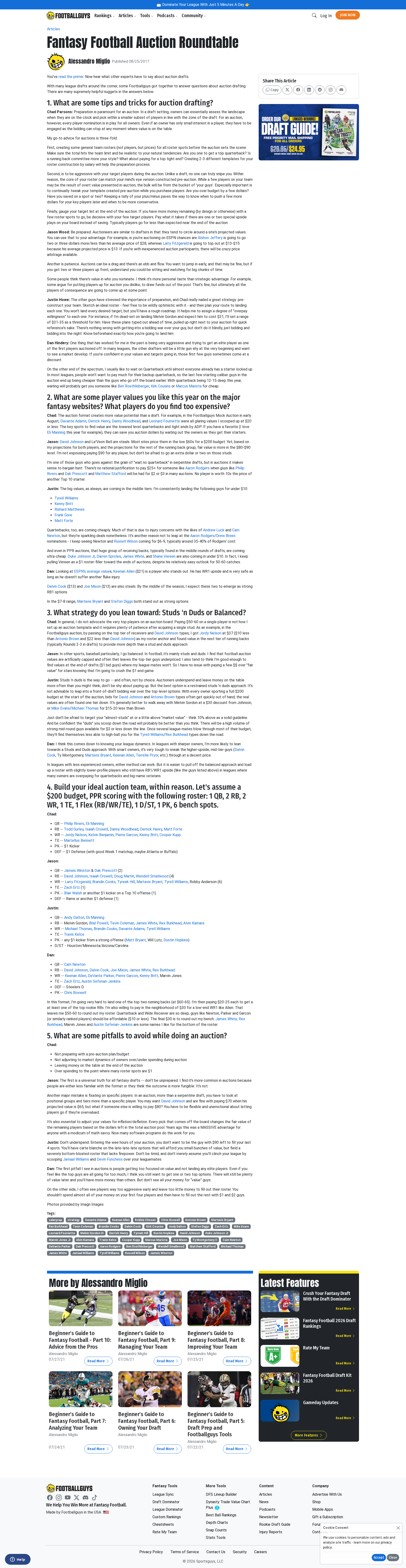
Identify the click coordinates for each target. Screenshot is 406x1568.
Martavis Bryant (90, 601)
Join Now (347, 15)
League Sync (163, 1494)
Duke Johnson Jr (81, 556)
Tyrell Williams (66, 498)
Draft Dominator (166, 1502)
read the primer (71, 76)
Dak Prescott (76, 473)
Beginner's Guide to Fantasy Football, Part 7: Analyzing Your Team (77, 1421)
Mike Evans (60, 708)
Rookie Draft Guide (274, 1524)
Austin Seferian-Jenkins (101, 981)
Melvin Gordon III (92, 1233)
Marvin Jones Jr (60, 1240)
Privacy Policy (151, 1552)
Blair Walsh (73, 893)
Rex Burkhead (176, 734)
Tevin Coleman (122, 923)
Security (240, 1552)
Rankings (103, 15)
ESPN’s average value (92, 571)
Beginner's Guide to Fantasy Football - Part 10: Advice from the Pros (80, 1340)
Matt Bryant (136, 940)
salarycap (55, 1220)
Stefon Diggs (122, 601)
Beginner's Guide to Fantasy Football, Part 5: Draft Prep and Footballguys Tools (216, 1424)
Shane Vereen (164, 556)
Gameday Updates (320, 1402)
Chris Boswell (75, 992)
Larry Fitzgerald (176, 243)
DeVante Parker (101, 975)
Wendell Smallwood (152, 876)
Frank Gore (63, 515)
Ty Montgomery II (204, 1240)
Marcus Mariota (189, 386)
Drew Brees (225, 535)
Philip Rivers (74, 823)
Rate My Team (316, 1348)
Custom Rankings (166, 1517)
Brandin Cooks (104, 882)
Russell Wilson (126, 541)
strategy (73, 1220)
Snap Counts (216, 1530)
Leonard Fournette (164, 421)
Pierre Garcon (126, 835)
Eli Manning (56, 432)
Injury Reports (270, 1532)
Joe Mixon (92, 586)
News (264, 1502)
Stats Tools (216, 1537)
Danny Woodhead (126, 421)
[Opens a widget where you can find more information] (18, 1560)
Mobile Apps (322, 1509)
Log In (326, 15)
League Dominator (167, 1509)
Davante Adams (73, 421)
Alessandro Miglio (89, 61)
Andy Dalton (74, 917)
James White (133, 556)
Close (393, 1558)
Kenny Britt (64, 504)
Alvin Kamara (193, 923)
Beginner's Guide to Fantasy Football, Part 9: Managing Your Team (147, 1340)
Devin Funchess (110, 1159)
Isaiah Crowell (96, 829)
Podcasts (166, 15)
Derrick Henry (99, 421)
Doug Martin (124, 876)
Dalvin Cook (56, 586)
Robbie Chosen (145, 1220)
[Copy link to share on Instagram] (331, 89)
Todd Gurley (74, 829)
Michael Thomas (85, 708)
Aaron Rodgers (197, 468)
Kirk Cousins (161, 386)
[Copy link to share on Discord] (341, 89)
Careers (260, 1552)
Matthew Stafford (110, 473)
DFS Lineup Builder (221, 1494)
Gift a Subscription (327, 1517)
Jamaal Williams (76, 1159)
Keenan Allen (124, 571)
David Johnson (72, 442)
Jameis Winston (77, 870)
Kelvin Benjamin (101, 835)
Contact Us (216, 1552)
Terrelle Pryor (147, 755)
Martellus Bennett (79, 840)
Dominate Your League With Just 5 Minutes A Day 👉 (205, 4)
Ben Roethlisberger (133, 386)
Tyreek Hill (126, 882)
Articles (126, 15)
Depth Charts (217, 1522)
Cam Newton (75, 964)
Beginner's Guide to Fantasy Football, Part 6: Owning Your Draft (147, 1421)
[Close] (398, 1527)
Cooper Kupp (170, 835)
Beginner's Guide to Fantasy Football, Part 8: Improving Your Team (216, 1340)
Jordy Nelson (210, 633)
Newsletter (268, 1517)
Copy (273, 90)
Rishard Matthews (70, 509)
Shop (316, 1502)
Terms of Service (184, 1552)
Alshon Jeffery (210, 238)
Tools (145, 15)
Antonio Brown (67, 639)
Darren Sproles (109, 556)
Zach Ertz (72, 887)
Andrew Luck (213, 530)
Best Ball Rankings (221, 1515)
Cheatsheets (163, 1524)
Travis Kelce (74, 934)
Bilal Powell (98, 923)
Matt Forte (64, 520)
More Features (307, 1435)
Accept (379, 1558)
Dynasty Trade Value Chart (228, 1505)
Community (193, 15)
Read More (96, 1361)
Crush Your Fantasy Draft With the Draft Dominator (327, 1296)
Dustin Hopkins (176, 940)
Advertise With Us (327, 1494)
